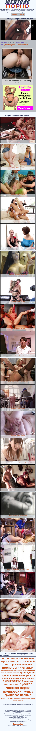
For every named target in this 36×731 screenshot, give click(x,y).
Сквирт (13, 46)
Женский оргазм (10, 44)
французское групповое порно (10, 670)
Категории (14, 14)
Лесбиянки (5, 46)
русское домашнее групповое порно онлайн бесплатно (18, 678)
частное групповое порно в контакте (16, 695)
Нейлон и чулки (23, 44)
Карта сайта (18, 724)
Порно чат (21, 14)
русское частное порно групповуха (17, 687)
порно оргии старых (17, 667)
